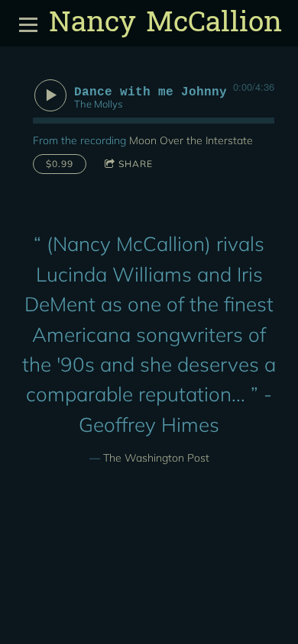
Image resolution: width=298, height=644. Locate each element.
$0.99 (59, 163)
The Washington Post (156, 458)
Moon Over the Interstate (191, 140)
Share (135, 163)
